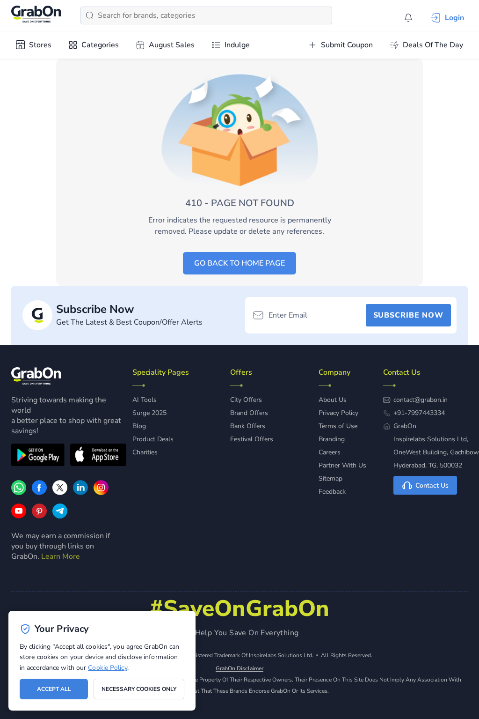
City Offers (246, 399)
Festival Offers (251, 439)
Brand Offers (249, 412)
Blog (139, 426)
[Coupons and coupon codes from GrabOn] (36, 15)
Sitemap (330, 478)
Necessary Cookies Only (139, 689)
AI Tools (144, 399)
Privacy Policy (338, 412)
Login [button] (454, 18)
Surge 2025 (149, 412)
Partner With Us (342, 465)
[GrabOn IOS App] (98, 456)
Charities (145, 452)
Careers (330, 452)
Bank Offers (247, 426)
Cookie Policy (107, 667)
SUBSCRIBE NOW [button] (408, 315)
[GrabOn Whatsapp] (18, 493)
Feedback (332, 491)
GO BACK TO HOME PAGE (239, 263)
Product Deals (153, 439)
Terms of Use (338, 426)
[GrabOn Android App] (38, 456)
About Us (333, 399)
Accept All (54, 689)
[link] (39, 493)
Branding (332, 439)
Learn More (60, 556)
